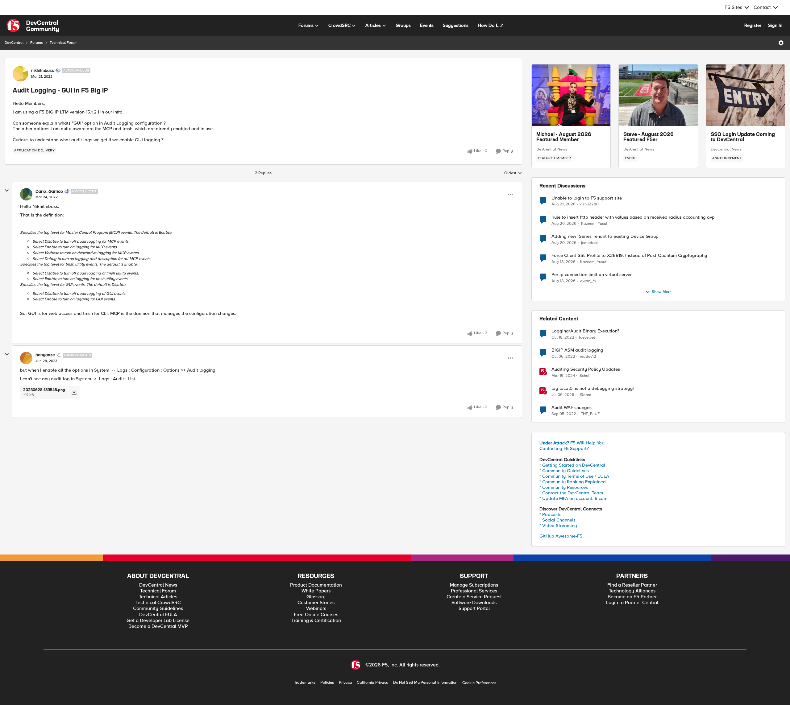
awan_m (588, 281)
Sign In (775, 25)
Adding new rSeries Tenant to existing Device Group (605, 236)
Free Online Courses (316, 615)
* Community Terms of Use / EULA (574, 476)
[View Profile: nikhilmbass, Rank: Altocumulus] (20, 73)
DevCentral (14, 42)
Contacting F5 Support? (564, 448)
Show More (662, 292)
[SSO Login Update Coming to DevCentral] (745, 95)
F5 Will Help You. (572, 443)
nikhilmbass (42, 70)
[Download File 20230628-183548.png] (74, 392)
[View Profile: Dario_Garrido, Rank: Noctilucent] (26, 194)
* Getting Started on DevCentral (572, 465)
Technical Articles (158, 597)
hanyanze (45, 354)
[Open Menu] (781, 43)
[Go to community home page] (33, 25)
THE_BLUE (590, 414)
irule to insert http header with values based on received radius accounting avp (633, 217)
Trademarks (304, 682)
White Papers (316, 591)
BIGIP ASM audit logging (577, 350)
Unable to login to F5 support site (586, 198)
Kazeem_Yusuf (594, 223)
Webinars (316, 609)
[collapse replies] (6, 190)
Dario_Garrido (49, 191)
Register (752, 25)
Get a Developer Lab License (158, 621)
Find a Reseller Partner (632, 585)
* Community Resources (563, 487)
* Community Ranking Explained (572, 481)
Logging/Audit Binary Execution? (585, 331)
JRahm (585, 395)
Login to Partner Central (632, 603)
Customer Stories (316, 603)
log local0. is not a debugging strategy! (592, 388)
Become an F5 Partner (632, 597)
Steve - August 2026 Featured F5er (648, 137)
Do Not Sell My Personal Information (425, 682)
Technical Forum (63, 42)
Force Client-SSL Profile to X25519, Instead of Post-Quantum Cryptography (629, 255)
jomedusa (590, 243)
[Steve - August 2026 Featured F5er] (658, 95)
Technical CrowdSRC (158, 603)
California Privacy (372, 682)
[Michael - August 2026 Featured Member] (571, 95)
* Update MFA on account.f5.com (573, 498)
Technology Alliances (632, 591)
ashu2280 (589, 204)
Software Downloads (474, 603)
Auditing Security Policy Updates (585, 369)
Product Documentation (316, 585)
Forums (36, 42)
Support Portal (474, 609)
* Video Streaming (558, 525)
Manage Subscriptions (474, 585)
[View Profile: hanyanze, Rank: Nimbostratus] (26, 358)
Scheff (585, 375)
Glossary (316, 597)
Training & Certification (316, 621)
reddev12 (588, 356)
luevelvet (587, 337)
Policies (327, 682)
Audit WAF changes (571, 407)
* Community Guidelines (564, 470)
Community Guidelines (158, 609)
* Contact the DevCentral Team (571, 493)
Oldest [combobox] (513, 173)
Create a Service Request (474, 597)
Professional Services (474, 591)
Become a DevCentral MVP (158, 626)
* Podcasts (550, 514)
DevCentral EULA (158, 615)
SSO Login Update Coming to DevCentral (743, 137)
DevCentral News (551, 149)
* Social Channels (557, 520)
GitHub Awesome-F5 (560, 536)
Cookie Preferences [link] (479, 682)
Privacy (345, 682)
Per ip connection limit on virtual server (591, 274)
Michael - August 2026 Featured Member (563, 137)
